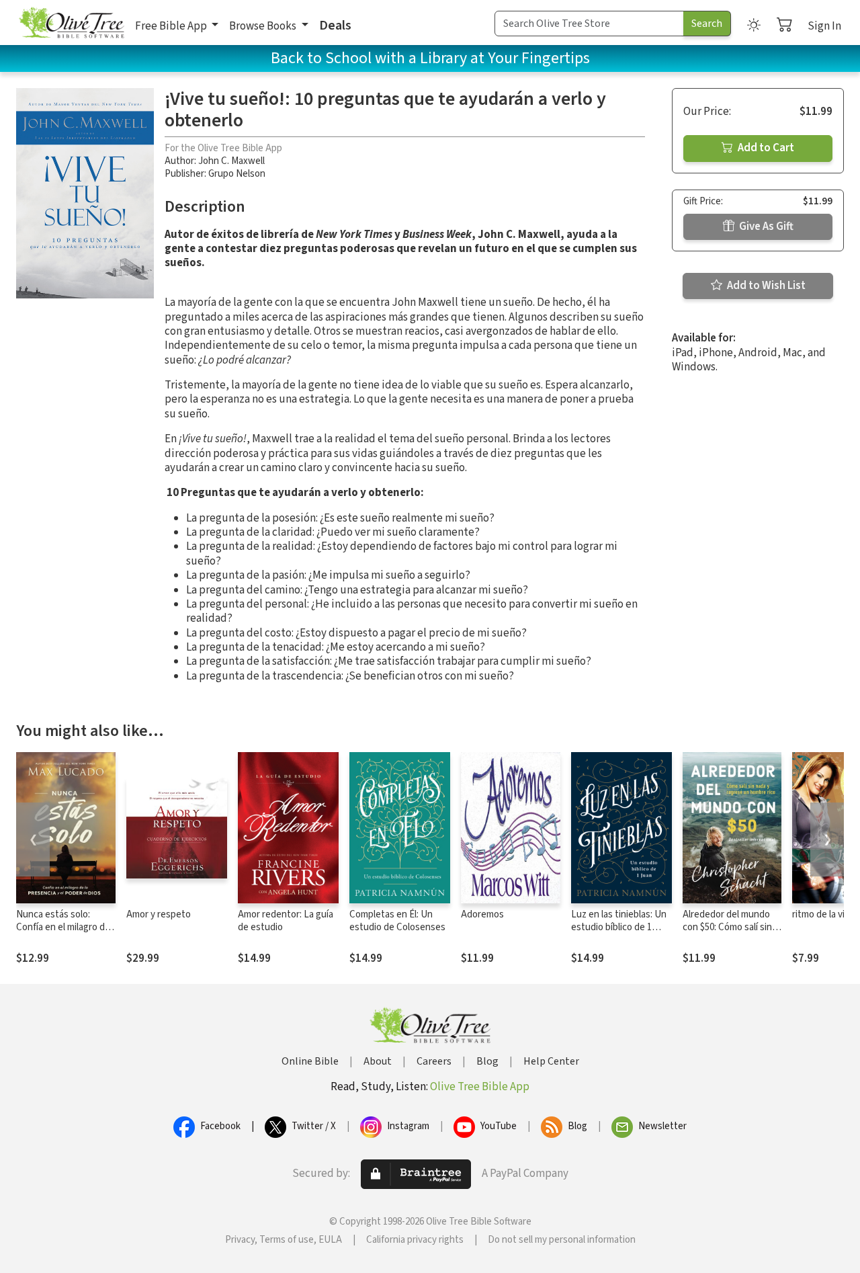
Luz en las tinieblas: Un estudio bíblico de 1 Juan (618, 927)
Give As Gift (765, 226)
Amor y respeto (158, 914)
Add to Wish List (765, 286)
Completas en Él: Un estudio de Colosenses (397, 920)
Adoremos (482, 914)
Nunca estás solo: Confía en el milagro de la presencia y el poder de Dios (63, 933)
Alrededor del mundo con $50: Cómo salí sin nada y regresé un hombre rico (727, 933)
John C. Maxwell (231, 161)
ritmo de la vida (823, 914)
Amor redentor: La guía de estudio (285, 920)
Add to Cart (765, 148)
